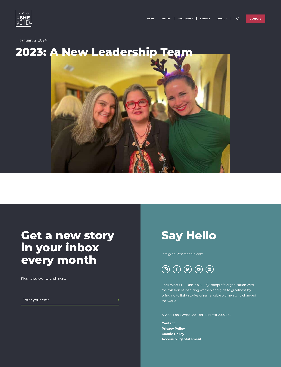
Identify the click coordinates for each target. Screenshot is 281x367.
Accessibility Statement (181, 339)
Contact (168, 323)
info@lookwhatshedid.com (182, 254)
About (222, 18)
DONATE (255, 18)
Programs (185, 18)
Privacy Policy (173, 329)
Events (205, 18)
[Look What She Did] (24, 25)
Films (151, 18)
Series (166, 18)
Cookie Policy (173, 334)
